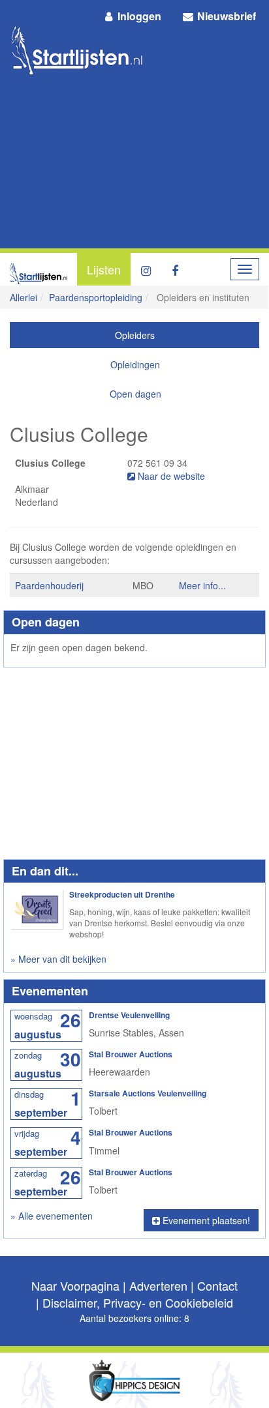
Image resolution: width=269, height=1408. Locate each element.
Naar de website (170, 475)
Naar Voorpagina (75, 1285)
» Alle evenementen (51, 1215)
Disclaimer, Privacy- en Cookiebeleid (137, 1302)
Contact (217, 1285)
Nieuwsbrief (225, 15)
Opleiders (135, 335)
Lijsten (104, 269)
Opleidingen (135, 364)
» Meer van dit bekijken (58, 958)
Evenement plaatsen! (205, 1220)
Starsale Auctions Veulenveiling (147, 1093)
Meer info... (202, 585)
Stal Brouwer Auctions (130, 1054)
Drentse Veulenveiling (129, 1015)
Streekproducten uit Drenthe (122, 894)
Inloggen (138, 15)
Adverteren (158, 1285)
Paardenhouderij (49, 585)
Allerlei (23, 297)
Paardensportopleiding (95, 297)
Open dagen (135, 393)
